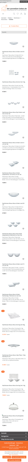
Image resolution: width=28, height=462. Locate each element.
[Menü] (3, 13)
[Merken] (23, 46)
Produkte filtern (15, 26)
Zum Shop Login (23, 1)
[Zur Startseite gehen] (14, 8)
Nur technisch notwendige (18, 457)
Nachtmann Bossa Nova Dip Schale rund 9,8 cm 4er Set (13, 113)
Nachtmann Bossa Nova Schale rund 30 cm (13, 204)
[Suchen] (14, 13)
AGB (17, 445)
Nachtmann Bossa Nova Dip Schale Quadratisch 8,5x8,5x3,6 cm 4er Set (12, 234)
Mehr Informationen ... (14, 454)
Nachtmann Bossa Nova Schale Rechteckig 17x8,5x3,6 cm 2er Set (11, 295)
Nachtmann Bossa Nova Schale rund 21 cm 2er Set (13, 143)
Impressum (12, 445)
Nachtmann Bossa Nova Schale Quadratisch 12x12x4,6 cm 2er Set (11, 173)
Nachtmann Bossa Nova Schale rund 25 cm (13, 52)
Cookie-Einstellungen (9, 443)
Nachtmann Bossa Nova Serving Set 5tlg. (13, 325)
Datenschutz (19, 443)
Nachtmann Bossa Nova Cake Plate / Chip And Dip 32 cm (13, 355)
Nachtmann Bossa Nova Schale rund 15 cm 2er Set (13, 264)
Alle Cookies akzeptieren (14, 460)
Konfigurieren (6, 457)
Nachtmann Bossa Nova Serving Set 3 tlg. (13, 385)
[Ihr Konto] (21, 13)
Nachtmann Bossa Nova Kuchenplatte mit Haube (13, 416)
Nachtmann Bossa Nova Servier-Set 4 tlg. (13, 82)
